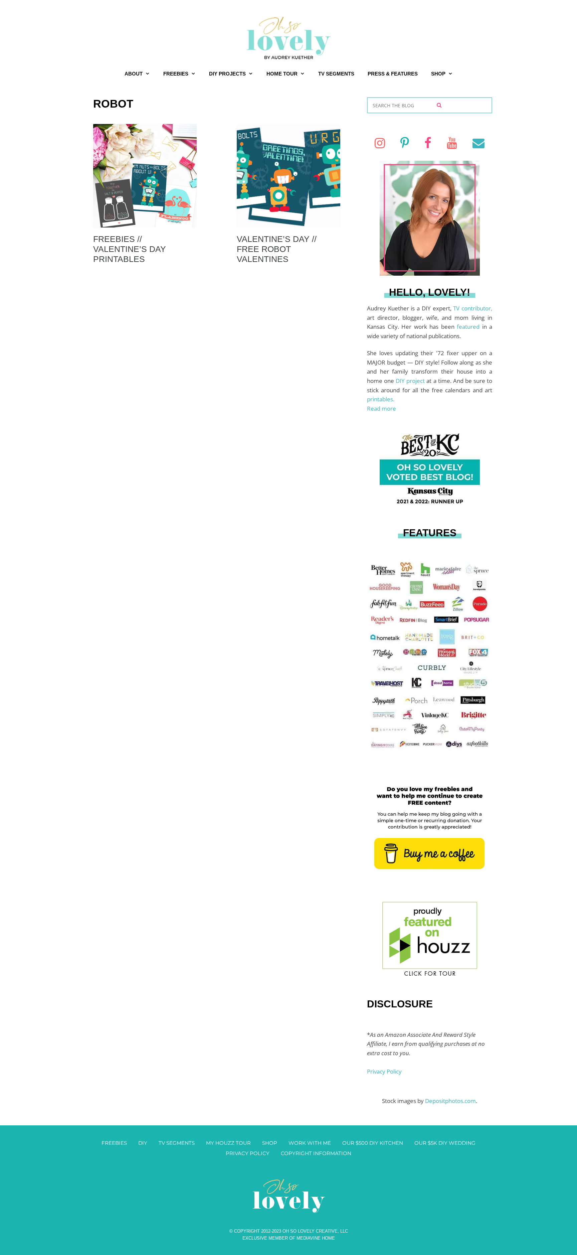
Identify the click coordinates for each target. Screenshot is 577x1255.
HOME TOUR (282, 74)
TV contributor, (472, 308)
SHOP (438, 74)
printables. (380, 399)
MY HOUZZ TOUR (228, 1143)
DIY (142, 1143)
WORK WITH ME (309, 1143)
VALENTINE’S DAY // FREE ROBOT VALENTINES (277, 249)
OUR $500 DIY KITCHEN (372, 1143)
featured (469, 326)
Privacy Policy (384, 1071)
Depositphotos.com (450, 1101)
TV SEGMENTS (336, 74)
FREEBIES (175, 74)
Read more (381, 408)
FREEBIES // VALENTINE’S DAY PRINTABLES (129, 249)
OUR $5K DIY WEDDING (444, 1143)
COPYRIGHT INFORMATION (316, 1153)
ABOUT (134, 74)
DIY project (411, 381)
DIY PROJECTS (227, 74)
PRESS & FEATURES (393, 74)
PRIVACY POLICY (247, 1153)
